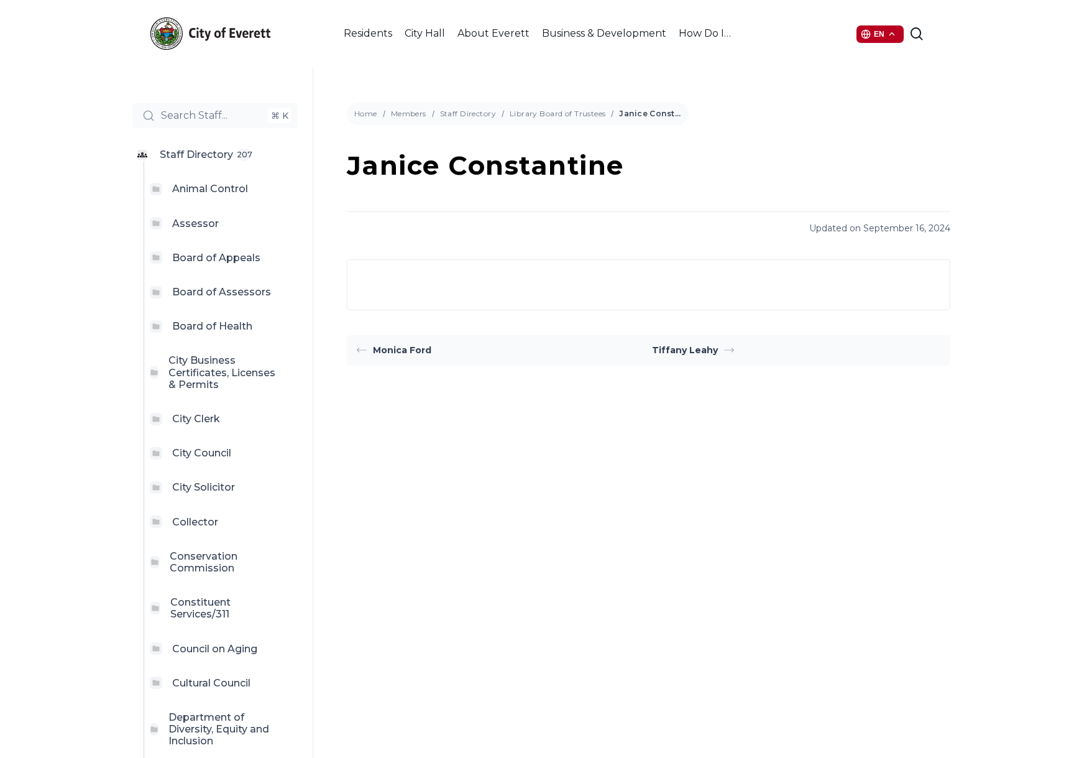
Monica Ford (402, 350)
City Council (201, 453)
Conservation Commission (203, 562)
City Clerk (196, 419)
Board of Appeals (216, 258)
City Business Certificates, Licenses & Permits (221, 372)
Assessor (195, 223)
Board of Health (212, 326)
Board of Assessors (221, 292)
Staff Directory (468, 113)
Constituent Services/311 (200, 608)
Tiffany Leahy (685, 350)
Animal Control (210, 189)
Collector (195, 522)
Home (365, 113)
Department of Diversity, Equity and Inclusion (218, 729)
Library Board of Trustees (558, 113)
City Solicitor (203, 487)
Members (408, 113)
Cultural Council (211, 683)
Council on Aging (214, 649)
